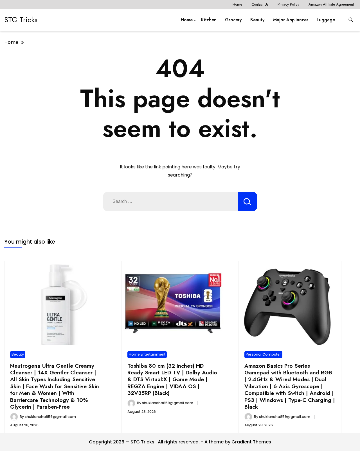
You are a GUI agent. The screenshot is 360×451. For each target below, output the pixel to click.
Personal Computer (263, 354)
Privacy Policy (288, 4)
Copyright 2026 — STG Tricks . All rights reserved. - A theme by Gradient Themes (180, 442)
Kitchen (209, 20)
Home (237, 4)
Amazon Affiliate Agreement (331, 4)
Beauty (257, 20)
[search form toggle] (351, 20)
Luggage (326, 20)
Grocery (233, 20)
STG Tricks (20, 19)
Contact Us (259, 4)
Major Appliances (290, 20)
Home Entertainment (147, 354)
